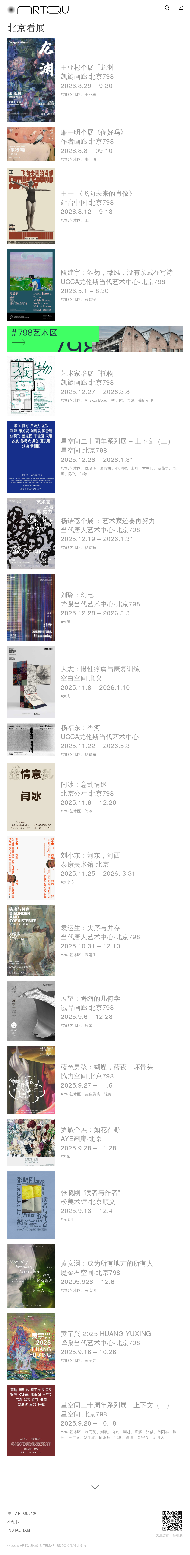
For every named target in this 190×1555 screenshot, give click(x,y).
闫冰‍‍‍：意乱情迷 (89, 793)
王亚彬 (90, 94)
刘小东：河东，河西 (98, 864)
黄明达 (158, 1437)
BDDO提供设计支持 (72, 1545)
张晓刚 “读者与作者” (90, 1201)
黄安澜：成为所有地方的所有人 (107, 1272)
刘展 (104, 1431)
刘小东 (69, 882)
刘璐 (67, 621)
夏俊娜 (106, 468)
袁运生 (90, 954)
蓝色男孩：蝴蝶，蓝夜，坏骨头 (108, 1075)
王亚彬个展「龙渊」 (90, 76)
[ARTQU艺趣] (38, 13)
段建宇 (90, 299)
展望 (88, 1025)
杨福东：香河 (100, 736)
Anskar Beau (96, 400)
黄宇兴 (90, 1360)
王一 (88, 220)
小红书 (13, 1521)
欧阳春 (163, 1431)
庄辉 (138, 1431)
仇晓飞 (90, 468)
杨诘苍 (90, 547)
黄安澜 (90, 1290)
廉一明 (90, 159)
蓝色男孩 (92, 1094)
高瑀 (129, 1437)
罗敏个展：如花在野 (90, 1138)
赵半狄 (89, 1437)
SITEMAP (47, 1545)
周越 (127, 1431)
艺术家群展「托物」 (95, 382)
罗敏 (67, 1156)
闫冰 (88, 811)
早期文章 (95, 1482)
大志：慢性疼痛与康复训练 (100, 677)
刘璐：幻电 (100, 603)
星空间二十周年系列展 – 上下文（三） (117, 450)
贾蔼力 (163, 468)
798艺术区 (72, 94)
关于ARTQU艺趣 (22, 1513)
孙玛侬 (121, 468)
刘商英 (90, 1431)
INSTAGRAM (18, 1530)
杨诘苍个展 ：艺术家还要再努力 (108, 529)
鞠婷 (84, 473)
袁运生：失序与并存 (100, 936)
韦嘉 (118, 1437)
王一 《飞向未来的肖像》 (98, 202)
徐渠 (130, 400)
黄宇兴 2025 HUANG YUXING (106, 1342)
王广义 (74, 1437)
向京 (115, 1431)
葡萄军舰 (145, 400)
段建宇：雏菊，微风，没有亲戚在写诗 (117, 281)
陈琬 (108, 1094)
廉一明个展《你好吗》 (94, 141)
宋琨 (134, 468)
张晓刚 (69, 1219)
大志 (67, 696)
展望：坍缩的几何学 (90, 1007)
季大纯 (117, 400)
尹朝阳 (148, 468)
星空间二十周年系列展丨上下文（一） (117, 1413)
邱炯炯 (105, 1437)
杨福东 (90, 754)
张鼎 (150, 1431)
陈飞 (72, 473)
